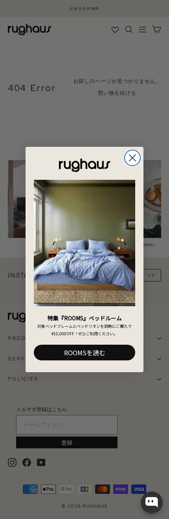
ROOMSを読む (84, 352)
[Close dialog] (132, 158)
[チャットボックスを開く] (152, 503)
